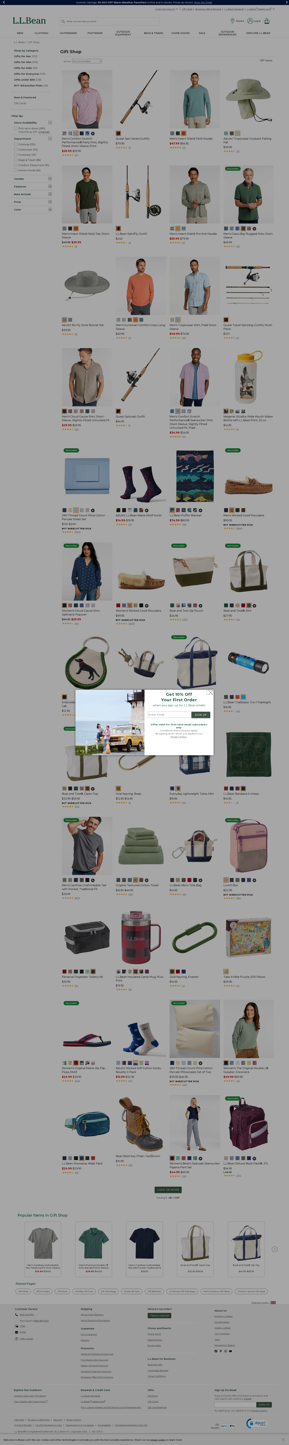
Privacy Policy (179, 736)
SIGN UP (201, 714)
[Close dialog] (210, 692)
